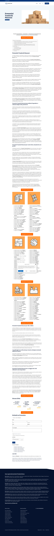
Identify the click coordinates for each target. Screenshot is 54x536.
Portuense (42, 484)
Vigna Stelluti (16, 481)
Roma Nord (6, 479)
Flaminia (26, 479)
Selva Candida (35, 480)
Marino (6, 495)
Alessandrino (10, 487)
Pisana (25, 492)
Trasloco (13, 456)
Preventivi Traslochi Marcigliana (19, 449)
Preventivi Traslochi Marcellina (18, 448)
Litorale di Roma (7, 497)
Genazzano (29, 500)
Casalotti (15, 479)
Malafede (26, 484)
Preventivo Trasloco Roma (8, 521)
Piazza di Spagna (41, 476)
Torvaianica (36, 498)
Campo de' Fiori (11, 476)
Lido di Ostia (23, 484)
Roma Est (6, 487)
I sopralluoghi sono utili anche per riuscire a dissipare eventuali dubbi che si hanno (25, 44)
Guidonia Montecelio (34, 500)
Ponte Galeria (28, 492)
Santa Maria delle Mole (34, 495)
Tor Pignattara (26, 489)
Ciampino (24, 494)
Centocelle (21, 487)
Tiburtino (13, 489)
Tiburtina (10, 489)
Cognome (28, 422)
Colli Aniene (31, 487)
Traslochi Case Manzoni (37, 458)
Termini (18, 477)
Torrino (14, 485)
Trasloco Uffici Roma (7, 513)
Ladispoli (41, 497)
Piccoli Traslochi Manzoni (25, 459)
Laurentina (19, 484)
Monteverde (16, 492)
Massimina (47, 491)
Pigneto (15, 488)
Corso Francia (22, 479)
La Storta (42, 479)
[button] (35, 264)
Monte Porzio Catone (16, 495)
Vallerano (20, 485)
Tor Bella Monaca (21, 489)
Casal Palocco (24, 497)
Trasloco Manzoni (21, 458)
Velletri (39, 495)
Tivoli (11, 501)
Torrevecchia (39, 492)
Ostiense (39, 484)
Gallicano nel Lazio (24, 500)
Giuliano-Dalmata (11, 484)
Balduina (12, 479)
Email (13, 424)
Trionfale (8, 481)
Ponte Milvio (24, 480)
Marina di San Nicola (17, 498)
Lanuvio (43, 494)
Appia (15, 483)
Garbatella (6, 484)
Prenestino (32, 488)
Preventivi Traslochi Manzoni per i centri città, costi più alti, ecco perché (23, 42)
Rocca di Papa (24, 495)
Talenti (39, 480)
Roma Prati (6, 477)
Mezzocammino (30, 484)
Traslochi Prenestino (23, 511)
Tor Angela (16, 489)
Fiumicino (31, 497)
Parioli (18, 480)
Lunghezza (9, 488)
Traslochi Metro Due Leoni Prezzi (24, 513)
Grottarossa (39, 479)
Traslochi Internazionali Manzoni (29, 458)
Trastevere (21, 477)
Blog (40, 3)
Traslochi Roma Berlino (23, 518)
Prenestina (28, 488)
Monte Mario (7, 492)
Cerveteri (28, 497)
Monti (28, 476)
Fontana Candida (39, 487)
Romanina (45, 484)
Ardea (15, 497)
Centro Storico (22, 476)
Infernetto (15, 484)
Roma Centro (7, 476)
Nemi (20, 495)
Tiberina (41, 480)
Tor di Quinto (45, 480)
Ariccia (16, 494)
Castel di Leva (30, 483)
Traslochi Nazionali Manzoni (25, 461)
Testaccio (6, 485)
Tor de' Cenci (10, 485)
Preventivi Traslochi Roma (18, 446)
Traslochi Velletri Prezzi (23, 514)
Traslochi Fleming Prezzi (23, 522)
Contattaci (46, 3)
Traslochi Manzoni (15, 458)
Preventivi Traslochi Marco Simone (19, 450)
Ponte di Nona (24, 488)
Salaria (32, 480)
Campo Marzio (17, 476)
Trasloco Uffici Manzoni (33, 459)
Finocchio (35, 487)
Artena (14, 500)
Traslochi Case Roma (8, 514)
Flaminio (29, 479)
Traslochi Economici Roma (8, 511)
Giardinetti (44, 487)
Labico (39, 500)
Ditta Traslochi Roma (8, 518)
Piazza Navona (46, 476)
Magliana (40, 491)
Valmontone (14, 501)
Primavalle (35, 492)
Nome (13, 422)
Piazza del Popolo (35, 476)
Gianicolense (36, 491)
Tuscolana (16, 485)
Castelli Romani (7, 494)
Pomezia (44, 500)
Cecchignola (40, 483)
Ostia (24, 498)
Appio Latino (23, 483)
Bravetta (18, 491)
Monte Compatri (9, 495)
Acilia (9, 483)
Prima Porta (28, 480)
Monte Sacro (46, 479)
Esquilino (25, 476)
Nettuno (22, 498)
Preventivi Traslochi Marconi (18, 451)
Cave (16, 500)
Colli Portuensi (29, 491)
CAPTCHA (13, 437)
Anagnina (12, 483)
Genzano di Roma (34, 494)
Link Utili (16, 50)
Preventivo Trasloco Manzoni (27, 460)
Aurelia (10, 479)
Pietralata (12, 488)
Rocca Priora (28, 495)
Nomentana (6, 480)
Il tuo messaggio (14, 427)
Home (37, 3)
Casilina (18, 487)
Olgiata (10, 480)
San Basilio (46, 488)
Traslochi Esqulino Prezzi (23, 521)
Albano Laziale (12, 494)
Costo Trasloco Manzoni (19, 460)
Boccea (16, 491)
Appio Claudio (18, 483)
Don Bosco (43, 483)
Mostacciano (36, 484)
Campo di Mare (19, 497)
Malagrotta (43, 491)
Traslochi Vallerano (22, 517)
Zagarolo (18, 501)
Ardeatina (26, 483)
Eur (46, 483)
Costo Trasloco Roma (8, 510)
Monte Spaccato (11, 492)
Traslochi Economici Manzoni (16, 459)
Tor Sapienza (31, 489)
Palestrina (41, 500)
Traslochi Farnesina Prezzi (23, 510)
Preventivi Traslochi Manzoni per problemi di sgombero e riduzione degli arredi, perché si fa (25, 41)
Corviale (32, 491)
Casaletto (21, 491)
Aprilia (12, 500)
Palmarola (15, 480)
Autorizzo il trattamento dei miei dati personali (18, 435)
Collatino (27, 487)
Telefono (28, 424)
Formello (32, 479)
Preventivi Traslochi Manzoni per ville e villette (20, 43)
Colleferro (19, 500)
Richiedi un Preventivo (27, 37)
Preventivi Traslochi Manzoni (17, 40)
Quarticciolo (43, 488)
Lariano (46, 494)
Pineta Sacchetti (21, 492)
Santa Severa (32, 498)
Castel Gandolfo (20, 494)
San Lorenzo (15, 477)
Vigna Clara (12, 481)
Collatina (24, 487)
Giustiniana (35, 479)
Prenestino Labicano (37, 488)
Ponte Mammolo (19, 488)
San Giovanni (11, 477)
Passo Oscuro (28, 498)
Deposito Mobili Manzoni (36, 460)
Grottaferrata (40, 494)
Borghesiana (14, 487)
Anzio (13, 497)
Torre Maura (39, 489)
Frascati (30, 494)
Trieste (6, 481)
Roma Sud (6, 483)
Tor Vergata (35, 489)
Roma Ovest (7, 491)
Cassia (18, 479)
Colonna (27, 494)
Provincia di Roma (8, 500)
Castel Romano (35, 483)
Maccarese (12, 498)
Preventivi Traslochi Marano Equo (19, 447)
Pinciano (21, 480)
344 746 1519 (7, 0)
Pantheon (31, 476)
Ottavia (12, 480)
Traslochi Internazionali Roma (9, 522)
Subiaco (9, 501)
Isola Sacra (38, 497)
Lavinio (44, 497)
